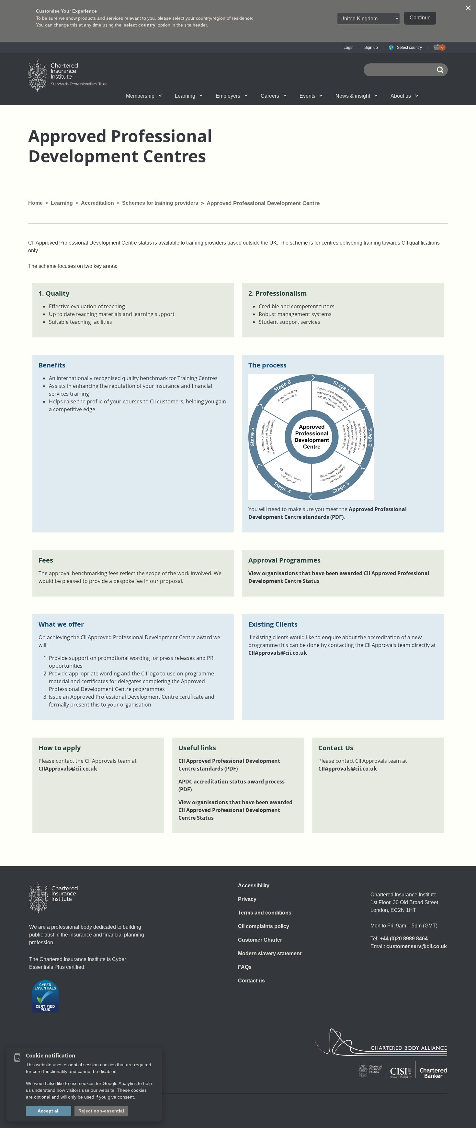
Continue (420, 17)
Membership (140, 96)
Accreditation (97, 203)
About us (401, 96)
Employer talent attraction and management (251, 95)
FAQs (245, 967)
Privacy (247, 899)
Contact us (251, 980)
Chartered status (94, 95)
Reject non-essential (101, 1110)
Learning (185, 96)
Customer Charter (260, 940)
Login (349, 47)
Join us (92, 95)
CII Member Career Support (100, 95)
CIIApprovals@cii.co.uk (277, 652)
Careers (270, 96)
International (252, 95)
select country (139, 24)
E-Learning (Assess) (174, 95)
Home (35, 203)
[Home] (53, 898)
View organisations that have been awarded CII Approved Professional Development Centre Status (235, 810)
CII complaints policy (263, 926)
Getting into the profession (168, 95)
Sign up (371, 47)
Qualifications (99, 95)
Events (307, 96)
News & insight (352, 96)
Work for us (332, 95)
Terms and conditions (264, 912)
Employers (228, 96)
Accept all (49, 1110)
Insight (256, 95)
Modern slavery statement (269, 953)
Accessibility (253, 885)
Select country (409, 47)
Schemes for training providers (160, 203)
